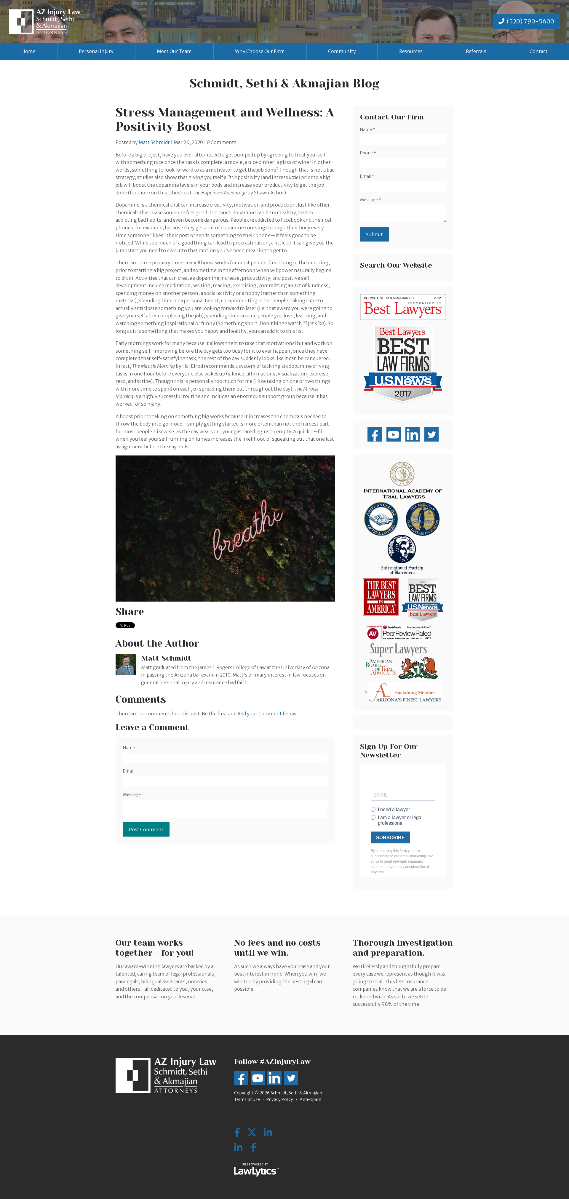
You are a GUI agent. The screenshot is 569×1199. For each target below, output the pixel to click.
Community (342, 51)
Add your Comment (259, 714)
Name (129, 747)
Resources (411, 51)
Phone (368, 153)
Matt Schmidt (154, 142)
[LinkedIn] (238, 1148)
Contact (539, 51)
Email (128, 771)
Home (28, 51)
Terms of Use (247, 1099)
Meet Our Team (174, 51)
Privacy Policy (279, 1099)
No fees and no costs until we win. (277, 948)
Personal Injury (96, 51)
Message (132, 794)
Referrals (476, 51)
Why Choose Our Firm (260, 51)
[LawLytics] (256, 1170)
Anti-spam (310, 1099)
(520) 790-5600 (530, 21)
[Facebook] (253, 1148)
